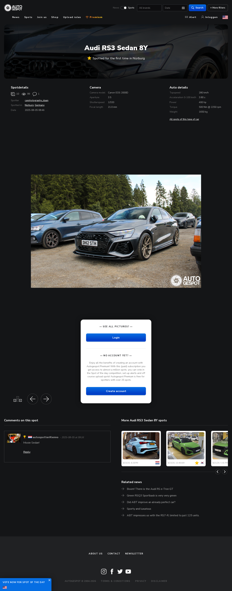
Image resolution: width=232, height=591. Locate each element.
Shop (54, 17)
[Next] (224, 471)
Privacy (140, 581)
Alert (193, 17)
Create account (116, 391)
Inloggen (211, 17)
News (116, 8)
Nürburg (29, 105)
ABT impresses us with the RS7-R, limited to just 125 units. (163, 515)
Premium (95, 17)
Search (199, 7)
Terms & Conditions (115, 581)
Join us (42, 17)
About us (96, 553)
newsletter (134, 553)
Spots (131, 8)
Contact (114, 553)
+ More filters (217, 7)
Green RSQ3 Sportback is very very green (151, 495)
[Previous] (217, 471)
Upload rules (72, 17)
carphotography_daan (36, 100)
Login (116, 337)
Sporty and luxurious (139, 509)
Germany (39, 105)
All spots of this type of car (184, 119)
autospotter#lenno (45, 437)
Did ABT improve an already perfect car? (151, 502)
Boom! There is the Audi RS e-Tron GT (150, 489)
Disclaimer (159, 581)
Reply (26, 452)
